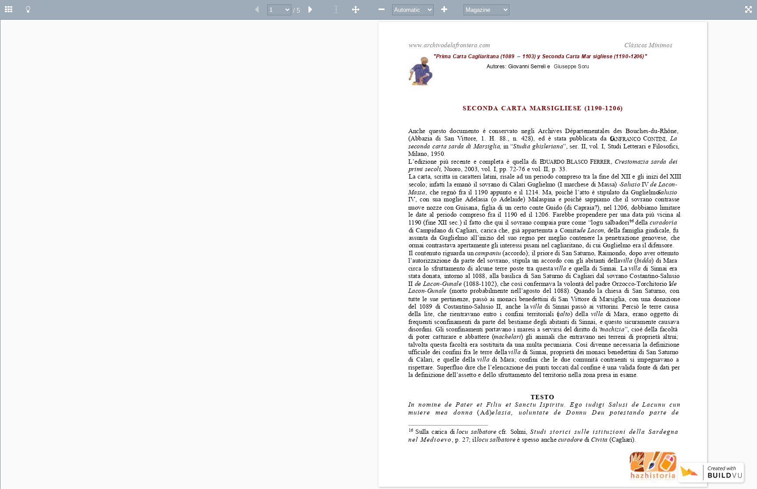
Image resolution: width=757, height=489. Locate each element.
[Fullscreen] (748, 9)
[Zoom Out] (381, 9)
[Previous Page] (256, 9)
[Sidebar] (8, 9)
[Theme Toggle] (28, 9)
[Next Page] (310, 9)
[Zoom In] (444, 9)
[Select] (336, 9)
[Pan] (355, 9)
